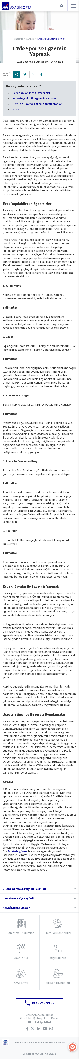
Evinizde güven (17, 851)
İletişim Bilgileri (58, 958)
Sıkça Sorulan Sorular (58, 933)
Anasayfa (18, 38)
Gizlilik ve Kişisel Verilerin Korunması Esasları (39, 1042)
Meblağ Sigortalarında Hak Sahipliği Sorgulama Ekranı (39, 1016)
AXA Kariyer (21, 982)
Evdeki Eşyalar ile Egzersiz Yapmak (34, 98)
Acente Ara (21, 958)
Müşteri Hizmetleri (58, 982)
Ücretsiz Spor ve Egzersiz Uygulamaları (37, 104)
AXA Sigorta (16, 6)
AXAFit (16, 109)
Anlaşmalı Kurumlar (21, 933)
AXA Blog (30, 38)
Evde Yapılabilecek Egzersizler (31, 93)
